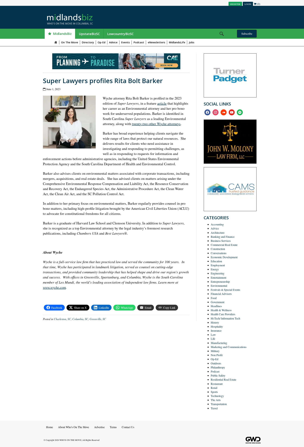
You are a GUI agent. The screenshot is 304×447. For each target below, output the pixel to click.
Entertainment (218, 277)
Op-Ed (101, 42)
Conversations (218, 253)
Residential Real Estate (223, 379)
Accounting (217, 224)
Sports (214, 392)
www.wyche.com (54, 287)
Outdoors (216, 363)
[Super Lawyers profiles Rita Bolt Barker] (70, 121)
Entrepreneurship (220, 281)
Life (213, 338)
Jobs (191, 42)
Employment (218, 265)
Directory (88, 42)
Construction (218, 249)
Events (125, 42)
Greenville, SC (98, 319)
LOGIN (248, 4)
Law (213, 334)
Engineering (217, 273)
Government (217, 302)
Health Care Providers (223, 314)
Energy (215, 269)
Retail (214, 388)
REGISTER (235, 4)
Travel (214, 408)
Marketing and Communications (228, 347)
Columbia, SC (80, 319)
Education (216, 261)
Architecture (217, 232)
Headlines (216, 306)
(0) (258, 4)
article (162, 103)
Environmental (219, 285)
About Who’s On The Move (73, 427)
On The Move (69, 42)
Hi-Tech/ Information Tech (225, 318)
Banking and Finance (223, 236)
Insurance (216, 330)
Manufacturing (219, 343)
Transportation (219, 404)
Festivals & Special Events (225, 289)
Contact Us (128, 427)
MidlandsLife (177, 42)
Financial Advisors (221, 294)
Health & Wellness (221, 310)
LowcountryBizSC (120, 34)
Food (214, 298)
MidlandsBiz (62, 34)
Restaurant (217, 384)
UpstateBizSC (89, 34)
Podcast (139, 42)
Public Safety (218, 375)
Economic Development (224, 257)
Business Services (221, 241)
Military (215, 351)
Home (49, 427)
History (215, 322)
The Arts (216, 400)
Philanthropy (218, 367)
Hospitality (217, 326)
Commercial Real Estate (224, 245)
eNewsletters (156, 42)
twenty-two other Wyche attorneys (156, 123)
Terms (113, 427)
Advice (113, 42)
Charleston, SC (62, 319)
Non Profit (217, 355)
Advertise (99, 427)
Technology (217, 396)
